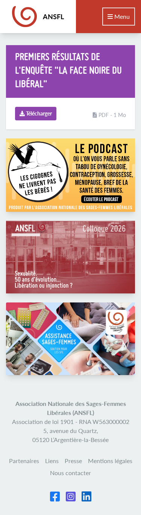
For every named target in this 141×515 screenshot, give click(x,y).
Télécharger (38, 113)
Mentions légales (110, 460)
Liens (52, 460)
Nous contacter (70, 472)
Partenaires (24, 460)
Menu (121, 16)
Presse (73, 460)
